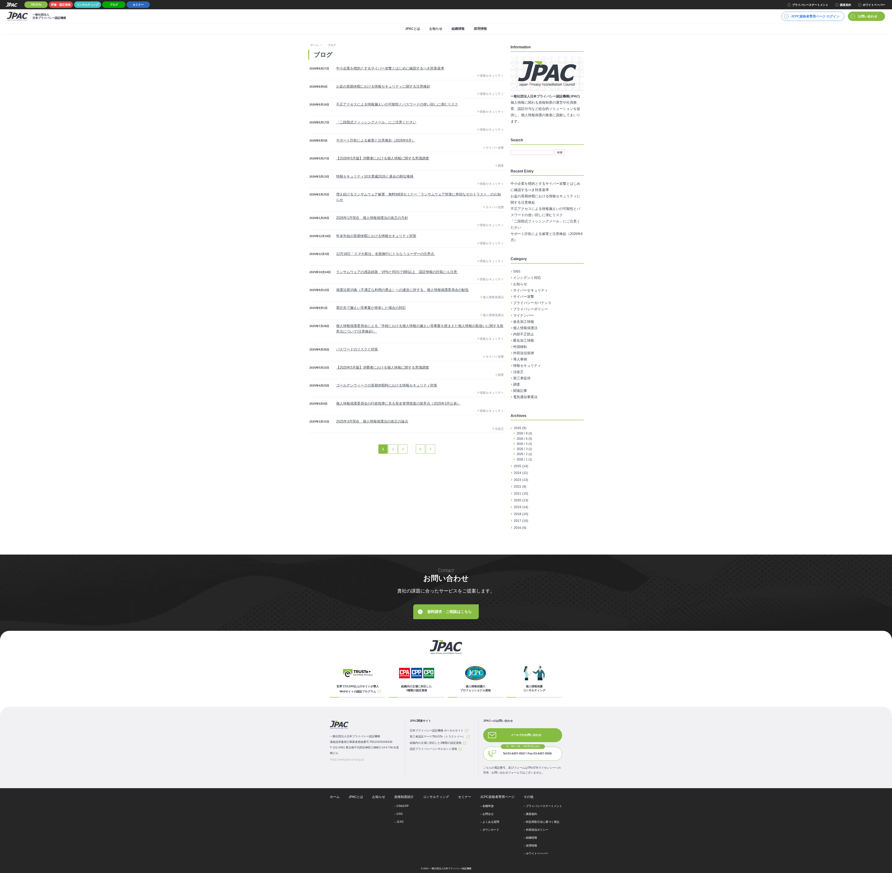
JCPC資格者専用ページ (497, 796)
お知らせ (435, 28)
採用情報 (480, 28)
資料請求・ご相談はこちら (449, 612)
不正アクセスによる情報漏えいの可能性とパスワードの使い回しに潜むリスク (397, 104)
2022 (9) (520, 486)
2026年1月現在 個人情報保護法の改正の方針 (372, 218)
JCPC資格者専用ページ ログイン (815, 16)
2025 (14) (521, 466)
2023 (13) (521, 480)
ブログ (114, 4)
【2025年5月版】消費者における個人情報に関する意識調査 (382, 367)
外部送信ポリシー (537, 829)
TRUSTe (36, 4)
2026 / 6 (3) (524, 438)
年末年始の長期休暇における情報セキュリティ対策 (376, 236)
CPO (400, 814)
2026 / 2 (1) (524, 454)
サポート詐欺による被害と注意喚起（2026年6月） (375, 140)
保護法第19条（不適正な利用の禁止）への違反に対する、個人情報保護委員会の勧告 (402, 290)
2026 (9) (520, 428)
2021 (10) (521, 493)
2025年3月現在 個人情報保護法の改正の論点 (372, 421)
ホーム (314, 45)
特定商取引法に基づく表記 (542, 821)
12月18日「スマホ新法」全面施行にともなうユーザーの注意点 (385, 254)
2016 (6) (520, 527)
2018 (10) (521, 514)
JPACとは (412, 28)
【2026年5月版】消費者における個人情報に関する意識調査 (382, 158)
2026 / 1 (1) (524, 459)
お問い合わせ (867, 16)
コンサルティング (87, 4)
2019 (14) (521, 507)
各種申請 (488, 806)
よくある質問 (490, 821)
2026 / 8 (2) (524, 433)
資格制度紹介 (404, 796)
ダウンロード (490, 829)
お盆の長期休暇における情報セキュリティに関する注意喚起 (383, 86)
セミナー (138, 4)
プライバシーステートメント (810, 5)
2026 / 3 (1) (524, 449)
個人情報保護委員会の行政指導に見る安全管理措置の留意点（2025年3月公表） (398, 403)
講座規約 (845, 5)
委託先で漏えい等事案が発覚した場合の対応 (371, 308)
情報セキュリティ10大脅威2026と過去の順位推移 (374, 176)
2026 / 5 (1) (524, 444)
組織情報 (458, 28)
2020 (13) (521, 500)
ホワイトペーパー (874, 5)
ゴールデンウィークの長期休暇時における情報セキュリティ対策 (386, 385)
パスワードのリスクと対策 (357, 349)
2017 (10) (521, 520)
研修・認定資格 (61, 4)
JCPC (400, 821)
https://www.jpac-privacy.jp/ (347, 759)
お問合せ (488, 814)
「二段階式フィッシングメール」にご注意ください (376, 122)
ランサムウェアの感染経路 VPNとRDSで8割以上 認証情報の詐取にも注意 (397, 272)
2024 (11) (521, 473)
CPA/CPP (403, 806)
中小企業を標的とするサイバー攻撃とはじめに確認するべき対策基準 (390, 68)
